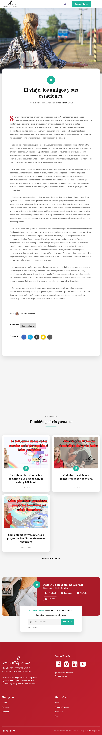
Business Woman (62, 707)
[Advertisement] (51, 392)
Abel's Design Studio (93, 731)
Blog (57, 716)
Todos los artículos (51, 558)
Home (4, 703)
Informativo (68, 103)
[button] (23, 337)
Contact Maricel (81, 4)
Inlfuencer (59, 712)
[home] (10, 4)
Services (5, 707)
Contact (5, 712)
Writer (57, 703)
